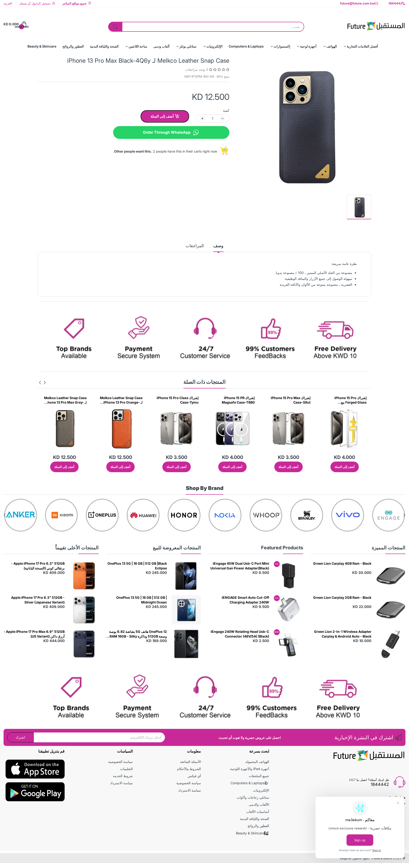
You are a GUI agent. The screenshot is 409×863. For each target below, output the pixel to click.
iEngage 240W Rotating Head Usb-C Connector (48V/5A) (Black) (240, 634)
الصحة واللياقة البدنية (254, 819)
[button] (218, 69)
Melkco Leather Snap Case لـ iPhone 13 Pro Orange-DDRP (177, 400)
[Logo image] (388, 515)
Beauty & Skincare (250, 833)
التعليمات (126, 769)
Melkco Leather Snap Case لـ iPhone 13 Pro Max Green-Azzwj (65, 400)
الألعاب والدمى (259, 804)
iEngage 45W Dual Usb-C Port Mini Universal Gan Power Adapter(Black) (239, 565)
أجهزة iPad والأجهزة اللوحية (249, 769)
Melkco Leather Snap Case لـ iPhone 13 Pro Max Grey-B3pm (121, 400)
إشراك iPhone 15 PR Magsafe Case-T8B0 (294, 400)
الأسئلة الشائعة (190, 762)
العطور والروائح (258, 826)
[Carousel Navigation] (42, 382)
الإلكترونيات (261, 790)
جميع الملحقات (259, 776)
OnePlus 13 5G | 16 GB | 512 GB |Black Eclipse (137, 565)
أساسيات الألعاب (257, 812)
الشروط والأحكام (189, 769)
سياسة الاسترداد (189, 790)
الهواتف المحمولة (257, 762)
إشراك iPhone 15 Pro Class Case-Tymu (234, 400)
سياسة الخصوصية (188, 783)
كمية (226, 110)
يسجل (23, 3)
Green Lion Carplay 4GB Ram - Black (342, 563)
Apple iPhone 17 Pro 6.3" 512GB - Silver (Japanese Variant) (38, 599)
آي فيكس (194, 776)
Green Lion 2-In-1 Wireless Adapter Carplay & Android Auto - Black (342, 634)
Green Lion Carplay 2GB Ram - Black (342, 597)
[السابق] (40, 382)
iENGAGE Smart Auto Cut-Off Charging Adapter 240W (245, 599)
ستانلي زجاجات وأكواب (253, 797)
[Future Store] (375, 24)
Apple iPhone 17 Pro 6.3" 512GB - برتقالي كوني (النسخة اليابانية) (38, 565)
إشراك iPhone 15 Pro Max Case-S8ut (347, 400)
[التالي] (44, 382)
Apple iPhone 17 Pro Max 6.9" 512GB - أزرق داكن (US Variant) (34, 634)
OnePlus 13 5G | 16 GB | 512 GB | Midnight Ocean (141, 599)
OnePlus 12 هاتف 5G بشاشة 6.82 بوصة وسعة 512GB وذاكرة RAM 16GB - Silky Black (138, 634)
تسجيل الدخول (41, 3)
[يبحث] (115, 27)
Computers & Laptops (247, 783)
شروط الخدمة (123, 776)
